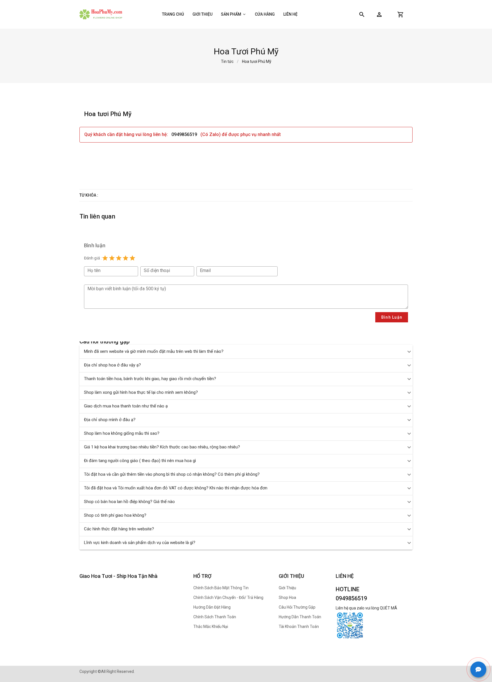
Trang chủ (173, 14)
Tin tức (227, 61)
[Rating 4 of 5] (125, 258)
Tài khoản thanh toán (299, 627)
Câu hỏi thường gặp (297, 607)
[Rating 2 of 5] (111, 258)
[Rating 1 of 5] (105, 258)
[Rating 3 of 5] (118, 258)
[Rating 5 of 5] (132, 258)
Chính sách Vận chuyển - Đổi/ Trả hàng (228, 597)
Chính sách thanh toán (214, 617)
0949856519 (184, 134)
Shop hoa (287, 597)
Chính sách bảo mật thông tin (221, 588)
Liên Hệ (290, 14)
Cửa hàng (265, 14)
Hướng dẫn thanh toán (300, 617)
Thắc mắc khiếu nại (210, 627)
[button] (379, 14)
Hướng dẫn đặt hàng (212, 607)
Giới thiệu (202, 14)
